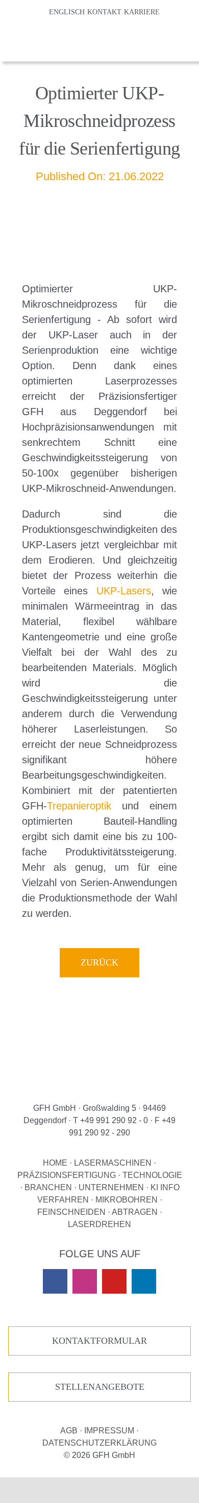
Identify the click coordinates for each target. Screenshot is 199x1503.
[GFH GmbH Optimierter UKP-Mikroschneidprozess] (99, 1047)
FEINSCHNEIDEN (71, 1212)
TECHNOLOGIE (152, 1175)
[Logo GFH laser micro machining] (38, 34)
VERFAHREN (63, 1199)
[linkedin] (144, 1281)
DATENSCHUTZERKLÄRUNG (99, 1442)
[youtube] (114, 1281)
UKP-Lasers (123, 590)
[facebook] (55, 1281)
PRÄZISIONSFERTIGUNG (66, 1175)
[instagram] (84, 1281)
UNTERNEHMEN (111, 1187)
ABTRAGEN (135, 1212)
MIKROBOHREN (126, 1199)
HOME (55, 1162)
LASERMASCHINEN (113, 1162)
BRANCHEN (48, 1187)
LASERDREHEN (99, 1224)
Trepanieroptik (79, 805)
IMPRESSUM (109, 1430)
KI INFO (165, 1187)
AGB (69, 1430)
